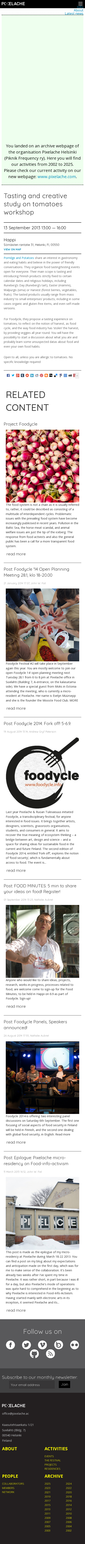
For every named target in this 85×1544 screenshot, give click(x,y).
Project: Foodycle (20, 424)
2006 (69, 1522)
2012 (69, 1509)
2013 (47, 1509)
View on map (12, 249)
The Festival (53, 1460)
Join (64, 1384)
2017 (47, 1500)
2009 (47, 1518)
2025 (47, 1483)
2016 (69, 1500)
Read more (16, 553)
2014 (69, 1505)
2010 (69, 1513)
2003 (47, 1530)
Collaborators (13, 1483)
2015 (47, 1505)
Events (49, 1456)
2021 (47, 1492)
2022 (69, 1488)
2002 (69, 1530)
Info (80, 7)
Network (8, 1492)
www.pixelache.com (57, 176)
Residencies (52, 1469)
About (78, 10)
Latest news (74, 13)
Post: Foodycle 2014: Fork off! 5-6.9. (37, 723)
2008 (69, 1518)
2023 (47, 1488)
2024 (69, 1483)
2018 (69, 1496)
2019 (47, 1496)
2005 (47, 1526)
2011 (47, 1513)
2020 (69, 1492)
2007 (47, 1522)
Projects (51, 1464)
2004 (69, 1526)
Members (8, 1488)
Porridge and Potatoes (19, 258)
